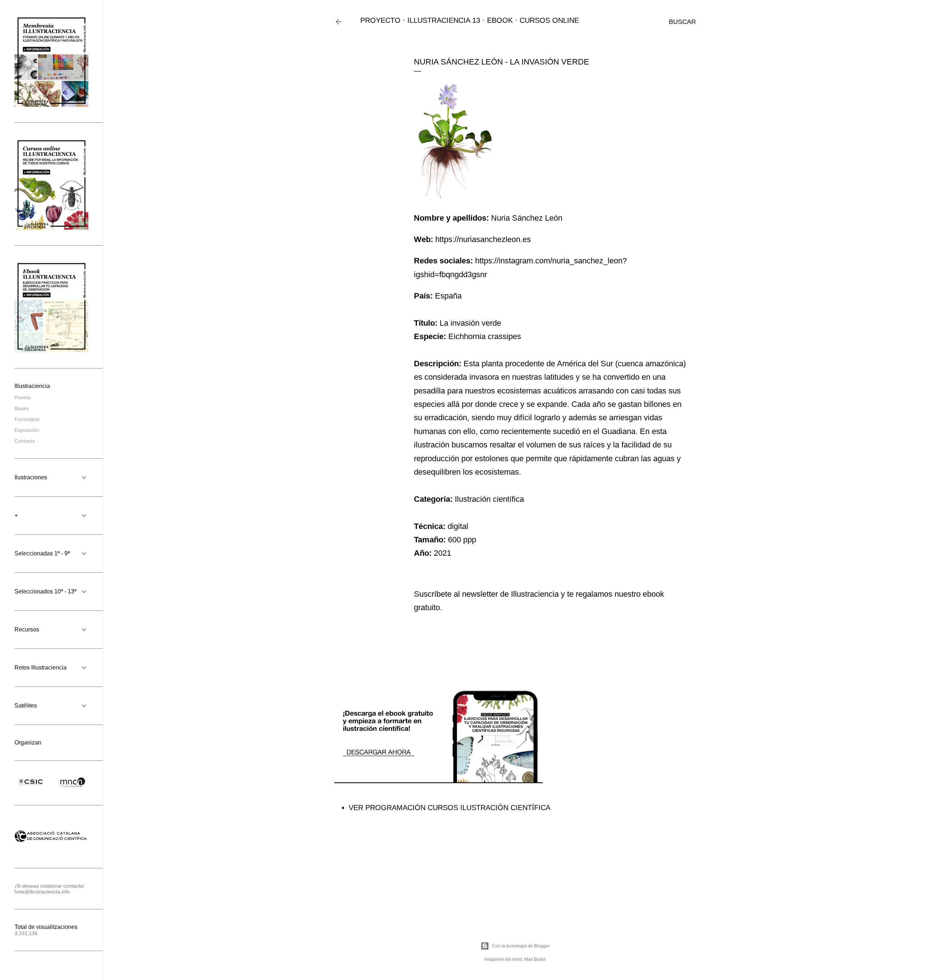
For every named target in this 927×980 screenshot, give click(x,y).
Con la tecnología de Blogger (521, 945)
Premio (22, 397)
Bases (21, 408)
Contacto (24, 441)
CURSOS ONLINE (549, 20)
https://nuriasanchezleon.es (483, 239)
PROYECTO (380, 20)
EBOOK (500, 20)
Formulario (26, 419)
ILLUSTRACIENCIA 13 (443, 20)
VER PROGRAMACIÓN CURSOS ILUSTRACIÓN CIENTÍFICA (449, 808)
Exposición (26, 430)
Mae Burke (535, 959)
